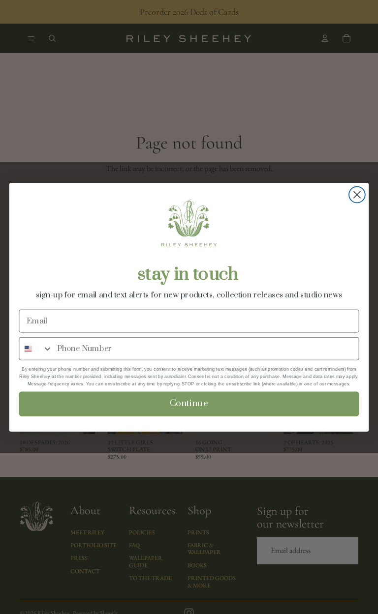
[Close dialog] (357, 194)
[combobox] (35, 348)
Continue (189, 403)
